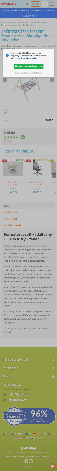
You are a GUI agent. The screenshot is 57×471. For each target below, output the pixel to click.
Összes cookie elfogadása (28, 66)
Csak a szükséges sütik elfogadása (28, 72)
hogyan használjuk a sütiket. (26, 58)
